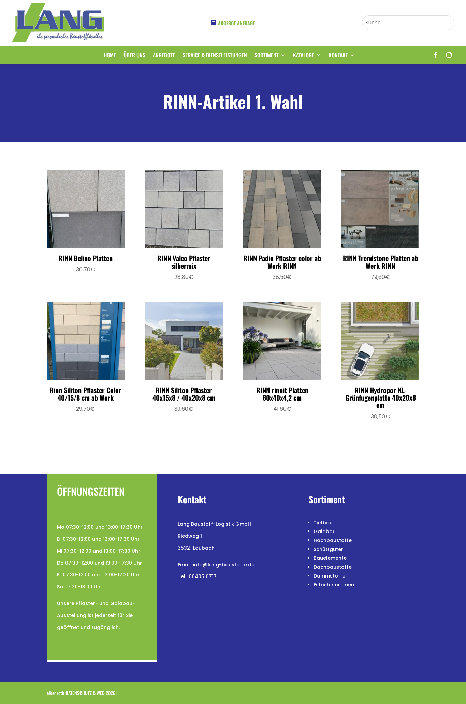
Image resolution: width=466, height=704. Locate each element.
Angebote (164, 56)
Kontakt (338, 56)
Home (110, 56)
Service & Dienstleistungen (215, 56)
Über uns (134, 56)
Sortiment (266, 56)
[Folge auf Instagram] (448, 54)
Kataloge (303, 56)
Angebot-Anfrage (236, 23)
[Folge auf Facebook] (435, 54)
